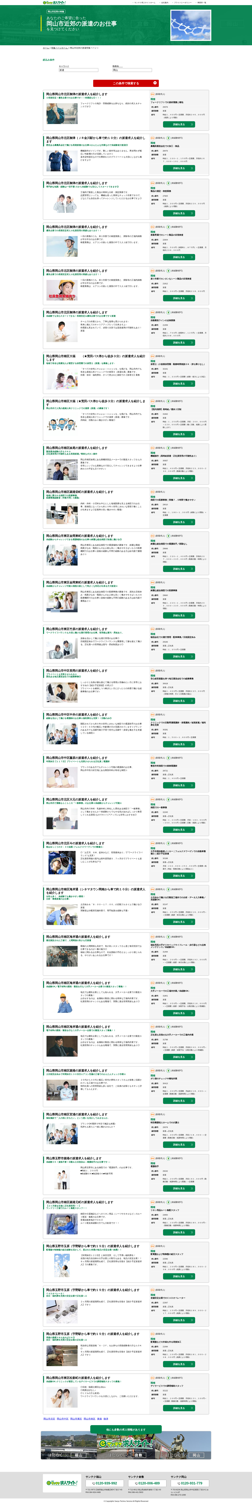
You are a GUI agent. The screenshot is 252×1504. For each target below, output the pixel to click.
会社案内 (164, 3)
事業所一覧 (201, 3)
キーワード (64, 66)
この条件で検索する (126, 83)
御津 (106, 1419)
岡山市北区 (49, 1419)
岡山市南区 (89, 1419)
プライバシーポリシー (183, 3)
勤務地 (118, 66)
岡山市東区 (76, 1419)
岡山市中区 (63, 1419)
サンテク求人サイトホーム (144, 3)
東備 (99, 1419)
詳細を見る (179, 124)
